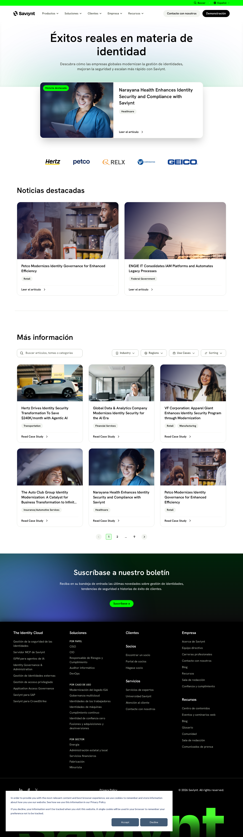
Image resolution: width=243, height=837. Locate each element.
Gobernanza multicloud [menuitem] (85, 695)
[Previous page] (99, 537)
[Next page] (144, 537)
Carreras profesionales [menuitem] (197, 654)
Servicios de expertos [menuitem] (140, 690)
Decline (154, 822)
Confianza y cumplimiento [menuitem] (198, 686)
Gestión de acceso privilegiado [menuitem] (33, 682)
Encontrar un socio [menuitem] (138, 655)
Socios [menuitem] (131, 646)
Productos (48, 13)
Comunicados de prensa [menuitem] (197, 747)
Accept (125, 822)
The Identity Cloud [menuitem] (28, 632)
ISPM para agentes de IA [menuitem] (28, 658)
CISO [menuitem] (73, 646)
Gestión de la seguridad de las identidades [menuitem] (32, 644)
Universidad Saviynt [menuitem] (138, 696)
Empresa (113, 13)
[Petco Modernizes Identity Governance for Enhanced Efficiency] (67, 248)
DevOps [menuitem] (75, 673)
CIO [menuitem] (72, 652)
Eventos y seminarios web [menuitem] (198, 715)
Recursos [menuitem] (188, 673)
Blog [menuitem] (184, 667)
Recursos (134, 13)
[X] (36, 790)
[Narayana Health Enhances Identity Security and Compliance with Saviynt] (121, 488)
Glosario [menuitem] (187, 727)
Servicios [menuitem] (133, 681)
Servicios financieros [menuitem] (83, 756)
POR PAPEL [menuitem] (76, 641)
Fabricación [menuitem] (77, 761)
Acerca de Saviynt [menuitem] (193, 641)
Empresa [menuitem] (189, 632)
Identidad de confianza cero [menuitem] (87, 718)
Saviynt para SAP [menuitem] (24, 695)
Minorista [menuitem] (76, 767)
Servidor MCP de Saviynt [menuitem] (29, 652)
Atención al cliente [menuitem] (137, 702)
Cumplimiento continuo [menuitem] (84, 712)
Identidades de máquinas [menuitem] (86, 707)
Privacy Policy (108, 790)
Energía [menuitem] (74, 744)
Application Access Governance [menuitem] (33, 688)
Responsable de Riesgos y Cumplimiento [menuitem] (86, 660)
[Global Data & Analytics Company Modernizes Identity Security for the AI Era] (121, 403)
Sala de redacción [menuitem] (193, 680)
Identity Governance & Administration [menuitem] (27, 667)
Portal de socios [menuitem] (136, 661)
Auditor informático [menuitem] (82, 668)
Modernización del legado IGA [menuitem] (89, 690)
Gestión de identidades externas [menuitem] (34, 675)
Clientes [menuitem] (132, 632)
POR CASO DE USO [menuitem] (80, 684)
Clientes (93, 13)
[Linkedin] (21, 790)
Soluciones (71, 13)
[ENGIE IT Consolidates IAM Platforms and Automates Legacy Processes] (175, 248)
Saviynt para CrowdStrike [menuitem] (30, 701)
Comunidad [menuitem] (189, 734)
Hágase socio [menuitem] (134, 668)
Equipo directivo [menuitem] (192, 648)
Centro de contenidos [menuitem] (196, 708)
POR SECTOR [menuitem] (77, 739)
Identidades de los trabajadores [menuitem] (90, 701)
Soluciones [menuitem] (78, 632)
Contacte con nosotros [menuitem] (140, 709)
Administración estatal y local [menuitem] (89, 750)
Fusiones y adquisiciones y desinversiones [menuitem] (87, 726)
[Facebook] (28, 790)
